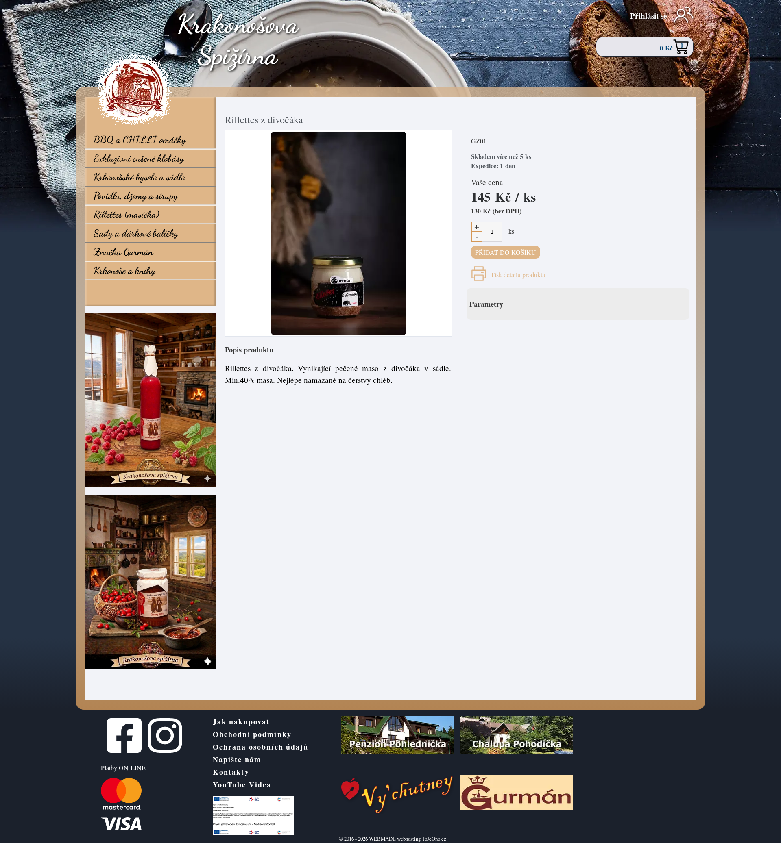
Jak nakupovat (241, 721)
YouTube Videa (242, 784)
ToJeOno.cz (434, 838)
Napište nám (237, 759)
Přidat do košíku (505, 252)
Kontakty (231, 772)
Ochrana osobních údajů (260, 746)
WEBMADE (382, 838)
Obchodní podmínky (252, 734)
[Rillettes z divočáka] (338, 233)
